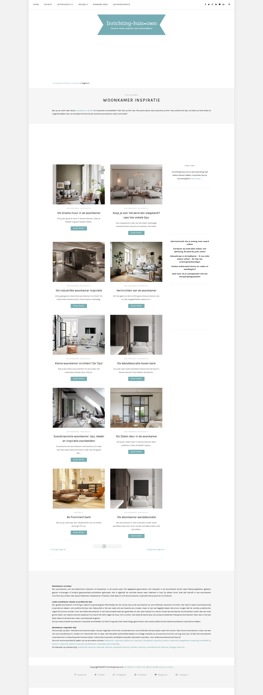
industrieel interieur (87, 647)
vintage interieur (177, 647)
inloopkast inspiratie (152, 640)
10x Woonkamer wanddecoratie (136, 517)
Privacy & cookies (165, 667)
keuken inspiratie (170, 640)
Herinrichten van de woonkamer (136, 290)
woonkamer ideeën (84, 110)
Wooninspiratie (121, 4)
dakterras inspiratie (133, 640)
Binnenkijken (100, 4)
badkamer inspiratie (114, 640)
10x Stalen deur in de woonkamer (136, 436)
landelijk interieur (122, 647)
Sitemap (152, 667)
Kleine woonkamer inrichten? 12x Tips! (79, 363)
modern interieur (138, 647)
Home (36, 4)
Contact (143, 667)
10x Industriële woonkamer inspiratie (79, 290)
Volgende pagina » (156, 549)
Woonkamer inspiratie (70, 83)
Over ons (134, 667)
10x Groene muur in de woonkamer (78, 213)
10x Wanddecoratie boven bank (136, 363)
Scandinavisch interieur (158, 647)
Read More (78, 228)
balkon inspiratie (76, 644)
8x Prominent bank (79, 517)
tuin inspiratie (113, 644)
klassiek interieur (105, 647)
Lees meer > (196, 178)
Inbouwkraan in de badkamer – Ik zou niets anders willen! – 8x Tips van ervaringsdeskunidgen (189, 259)
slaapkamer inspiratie (189, 640)
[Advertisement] (131, 59)
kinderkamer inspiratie (95, 644)
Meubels (83, 4)
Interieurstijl (65, 4)
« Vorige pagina (57, 549)
